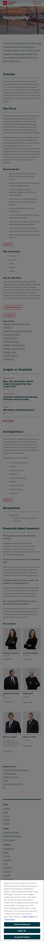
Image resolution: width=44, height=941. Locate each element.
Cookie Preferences (22, 924)
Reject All (22, 931)
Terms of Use (9, 919)
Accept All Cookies (22, 937)
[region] (22, 910)
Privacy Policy (28, 916)
